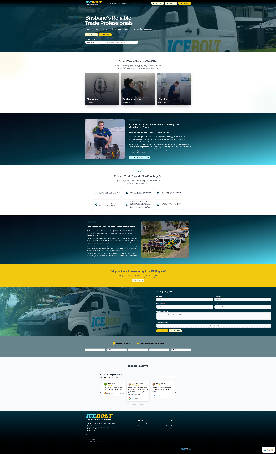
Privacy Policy (144, 448)
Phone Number (218, 296)
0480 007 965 (158, 3)
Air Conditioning (142, 423)
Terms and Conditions (135, 448)
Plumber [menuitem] (133, 3)
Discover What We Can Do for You (139, 157)
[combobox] (111, 42)
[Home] (93, 3)
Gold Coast (110, 350)
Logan (151, 350)
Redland (173, 350)
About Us (168, 428)
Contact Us (169, 426)
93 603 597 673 (93, 428)
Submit (162, 330)
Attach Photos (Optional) (163, 322)
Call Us (92, 34)
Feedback (169, 423)
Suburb (216, 303)
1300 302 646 (172, 3)
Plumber (140, 426)
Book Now (185, 3)
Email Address (160, 303)
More (139, 3)
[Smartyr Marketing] (185, 449)
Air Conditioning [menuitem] (123, 3)
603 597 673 (92, 430)
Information (169, 420)
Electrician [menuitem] (113, 3)
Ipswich (131, 350)
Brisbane (88, 350)
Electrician (141, 420)
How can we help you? (162, 311)
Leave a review (172, 377)
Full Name (159, 296)
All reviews (162, 377)
